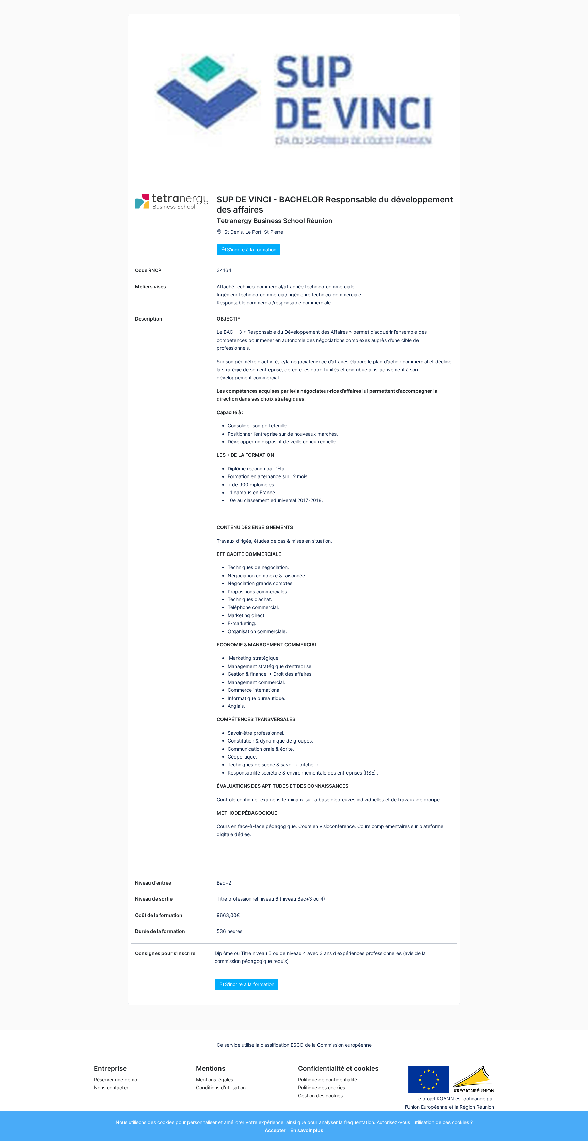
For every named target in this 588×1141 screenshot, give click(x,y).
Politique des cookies (321, 1087)
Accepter (275, 1130)
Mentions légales (214, 1079)
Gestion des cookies (320, 1095)
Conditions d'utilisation (221, 1087)
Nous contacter (111, 1087)
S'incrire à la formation (251, 249)
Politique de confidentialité (327, 1079)
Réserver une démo (115, 1079)
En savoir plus (306, 1130)
